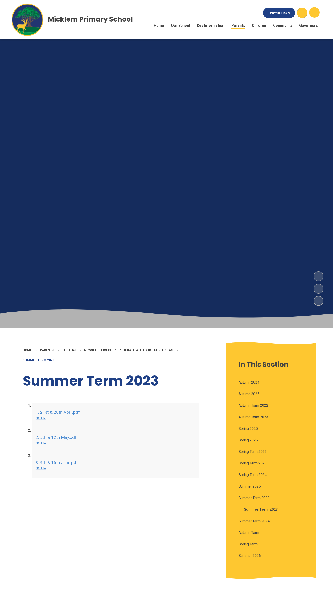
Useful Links (279, 13)
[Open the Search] (302, 13)
